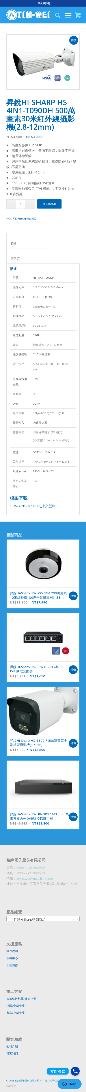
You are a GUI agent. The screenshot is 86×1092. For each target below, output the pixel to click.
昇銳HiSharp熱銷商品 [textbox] (41, 919)
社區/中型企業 (15, 1006)
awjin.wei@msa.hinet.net (34, 878)
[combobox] (43, 919)
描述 (27, 243)
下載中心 (12, 958)
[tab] (26, 240)
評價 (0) (27, 258)
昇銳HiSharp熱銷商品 (24, 218)
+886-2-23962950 (30, 867)
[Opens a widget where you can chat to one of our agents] (69, 1084)
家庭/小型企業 (15, 1013)
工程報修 (12, 965)
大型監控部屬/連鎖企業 (21, 999)
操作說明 (12, 951)
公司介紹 (12, 1046)
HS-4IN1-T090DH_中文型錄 (34, 506)
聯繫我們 (12, 1053)
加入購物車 (49, 204)
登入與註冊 (44, 3)
